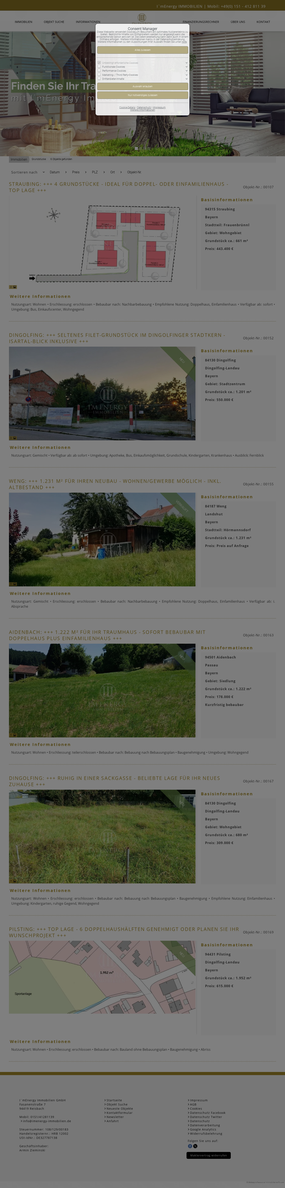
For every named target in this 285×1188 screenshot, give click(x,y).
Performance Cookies (114, 70)
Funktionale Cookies (113, 66)
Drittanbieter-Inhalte (113, 78)
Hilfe (184, 41)
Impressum (159, 107)
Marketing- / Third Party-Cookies (120, 74)
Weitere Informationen (142, 110)
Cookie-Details (127, 107)
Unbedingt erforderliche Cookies (120, 62)
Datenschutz (144, 107)
